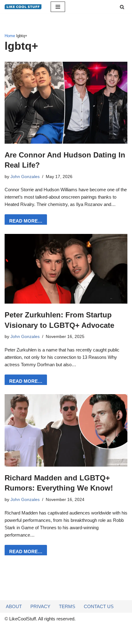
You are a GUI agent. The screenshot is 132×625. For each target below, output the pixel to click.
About (14, 606)
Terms (67, 606)
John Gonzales (25, 176)
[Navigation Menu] (58, 7)
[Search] (122, 7)
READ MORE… (23, 222)
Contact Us (99, 606)
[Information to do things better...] (23, 6)
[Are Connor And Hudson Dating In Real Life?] (66, 102)
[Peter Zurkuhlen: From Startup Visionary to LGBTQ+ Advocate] (66, 269)
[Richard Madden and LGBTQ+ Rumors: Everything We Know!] (66, 430)
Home (10, 36)
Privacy (40, 606)
